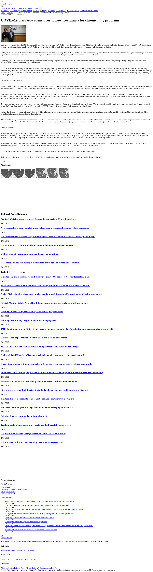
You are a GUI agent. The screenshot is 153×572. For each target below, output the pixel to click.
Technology (15, 11)
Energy (43, 11)
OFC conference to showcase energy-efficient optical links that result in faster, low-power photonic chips (48, 236)
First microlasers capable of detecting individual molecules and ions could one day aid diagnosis (44, 390)
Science (94, 11)
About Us (4, 568)
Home (3, 8)
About (8, 8)
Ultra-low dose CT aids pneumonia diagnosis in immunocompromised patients (37, 245)
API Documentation (44, 568)
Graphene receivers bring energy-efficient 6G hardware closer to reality (33, 433)
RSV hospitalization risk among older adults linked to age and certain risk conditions (40, 263)
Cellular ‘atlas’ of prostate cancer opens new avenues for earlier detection (34, 338)
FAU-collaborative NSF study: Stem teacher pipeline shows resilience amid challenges (40, 346)
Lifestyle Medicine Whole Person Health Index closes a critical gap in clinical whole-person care (44, 303)
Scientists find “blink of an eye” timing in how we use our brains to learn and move (39, 381)
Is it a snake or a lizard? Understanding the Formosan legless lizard (32, 442)
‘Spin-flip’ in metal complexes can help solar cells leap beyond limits (32, 311)
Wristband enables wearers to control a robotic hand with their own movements (37, 399)
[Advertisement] (68, 194)
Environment (26, 11)
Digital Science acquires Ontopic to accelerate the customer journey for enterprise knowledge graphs (46, 364)
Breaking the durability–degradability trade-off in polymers (28, 320)
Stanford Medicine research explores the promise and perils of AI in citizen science (38, 219)
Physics (51, 11)
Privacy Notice (31, 568)
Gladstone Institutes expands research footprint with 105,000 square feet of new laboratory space (45, 277)
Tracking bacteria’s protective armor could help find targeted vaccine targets (36, 425)
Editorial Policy (21, 8)
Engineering (61, 11)
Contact (13, 8)
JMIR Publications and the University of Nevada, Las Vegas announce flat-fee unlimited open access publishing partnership (57, 329)
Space (36, 11)
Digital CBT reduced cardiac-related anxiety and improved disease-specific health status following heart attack (51, 294)
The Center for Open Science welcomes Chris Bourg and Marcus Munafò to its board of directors (45, 285)
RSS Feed (34, 8)
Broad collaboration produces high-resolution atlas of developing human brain (37, 407)
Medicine (5, 11)
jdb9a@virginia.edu (8, 492)
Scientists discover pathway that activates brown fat (24, 416)
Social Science (73, 11)
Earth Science (85, 11)
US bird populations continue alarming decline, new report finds (30, 254)
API (29, 8)
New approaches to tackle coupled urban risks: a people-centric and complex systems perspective (45, 228)
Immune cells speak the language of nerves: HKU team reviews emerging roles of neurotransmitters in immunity (52, 372)
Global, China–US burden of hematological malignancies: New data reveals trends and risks (43, 355)
